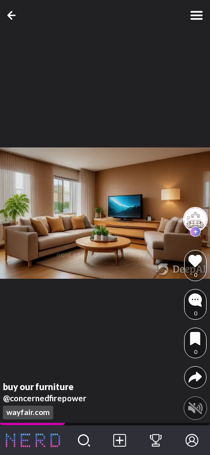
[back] (13, 15)
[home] (33, 440)
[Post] (120, 440)
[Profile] (192, 440)
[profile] (195, 219)
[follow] (195, 232)
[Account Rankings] (156, 440)
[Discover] (84, 440)
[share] (195, 377)
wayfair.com (28, 412)
